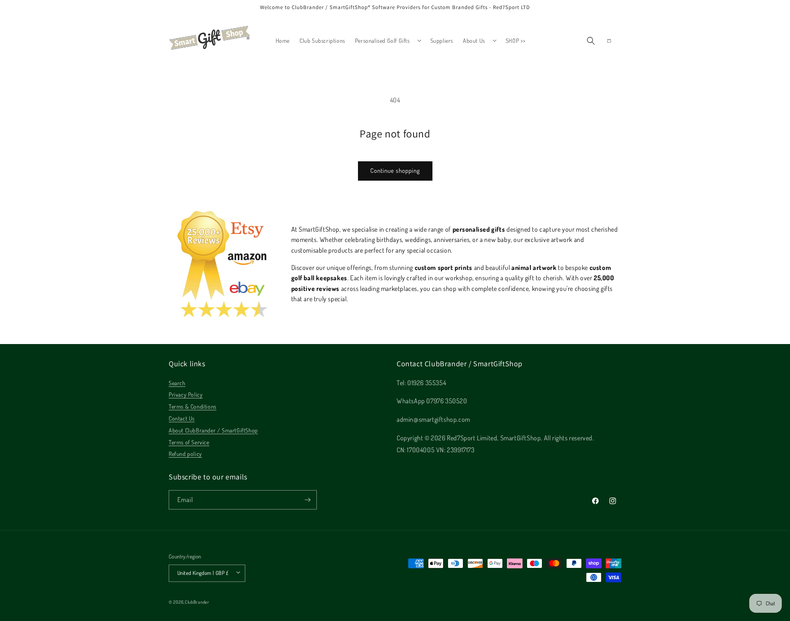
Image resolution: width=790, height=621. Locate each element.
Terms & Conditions (192, 406)
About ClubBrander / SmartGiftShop (213, 430)
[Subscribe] (307, 499)
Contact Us (182, 418)
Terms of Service (189, 442)
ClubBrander (197, 602)
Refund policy (185, 453)
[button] (387, 40)
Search (177, 382)
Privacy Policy (185, 394)
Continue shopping (395, 170)
